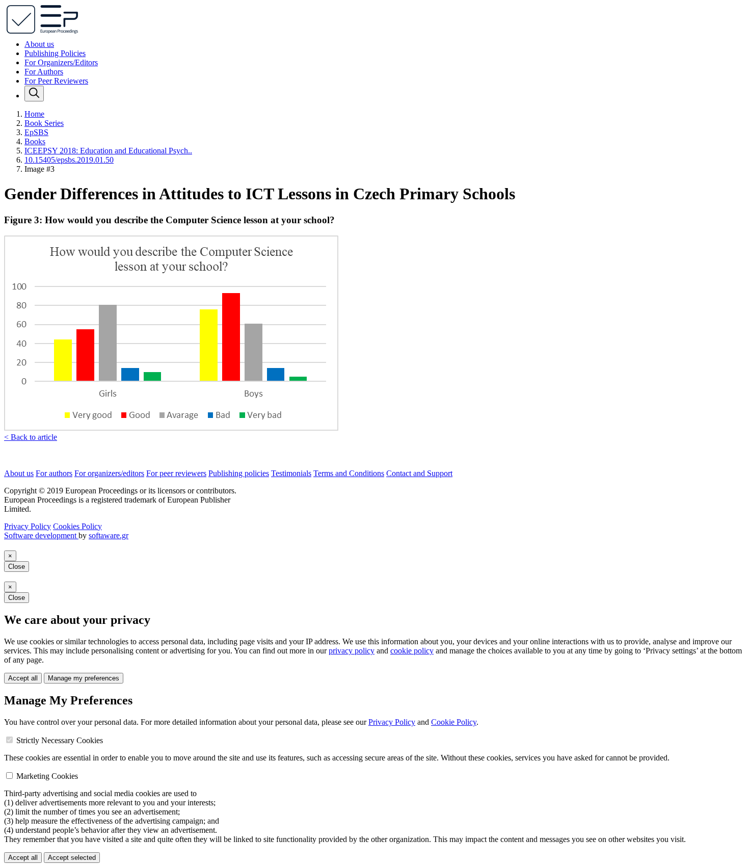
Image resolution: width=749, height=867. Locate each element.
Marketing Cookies (47, 776)
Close (16, 566)
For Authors (43, 71)
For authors (54, 473)
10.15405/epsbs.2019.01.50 (69, 159)
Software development (41, 535)
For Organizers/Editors (61, 62)
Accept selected (72, 857)
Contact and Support (419, 473)
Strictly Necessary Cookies (59, 740)
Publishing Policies (55, 53)
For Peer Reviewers (56, 80)
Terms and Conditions (348, 473)
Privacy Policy (27, 526)
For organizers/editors (109, 473)
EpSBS (36, 132)
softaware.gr (108, 535)
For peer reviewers (176, 473)
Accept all (23, 678)
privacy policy (351, 650)
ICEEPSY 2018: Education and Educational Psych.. (108, 150)
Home (34, 114)
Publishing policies (238, 473)
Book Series (44, 123)
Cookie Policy (453, 722)
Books (34, 141)
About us (39, 44)
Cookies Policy (77, 526)
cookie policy (412, 650)
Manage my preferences (83, 678)
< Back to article (30, 437)
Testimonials (291, 473)
